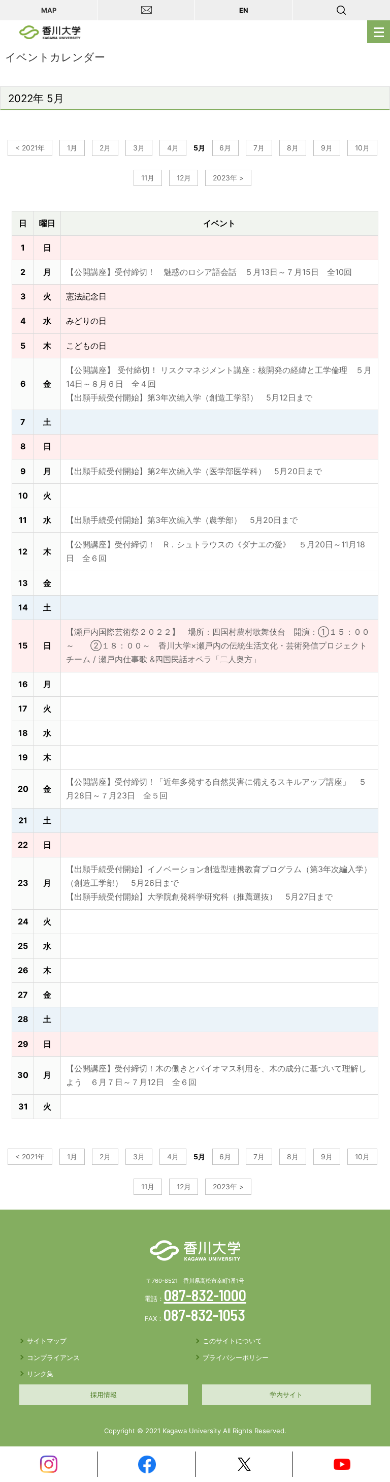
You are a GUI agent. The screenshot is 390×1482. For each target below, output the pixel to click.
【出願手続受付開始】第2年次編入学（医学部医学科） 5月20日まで (194, 471)
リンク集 (40, 1374)
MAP (48, 10)
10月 (362, 148)
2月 (105, 148)
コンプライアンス (53, 1357)
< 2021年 (30, 148)
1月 (72, 148)
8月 (293, 148)
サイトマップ (47, 1341)
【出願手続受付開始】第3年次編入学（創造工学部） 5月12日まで (189, 397)
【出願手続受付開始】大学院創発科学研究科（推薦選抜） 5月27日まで (199, 896)
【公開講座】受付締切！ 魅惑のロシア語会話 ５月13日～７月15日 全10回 (209, 272)
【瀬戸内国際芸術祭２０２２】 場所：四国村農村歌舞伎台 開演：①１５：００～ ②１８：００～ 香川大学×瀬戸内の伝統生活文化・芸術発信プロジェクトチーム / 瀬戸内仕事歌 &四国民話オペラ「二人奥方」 (218, 645)
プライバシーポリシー (236, 1357)
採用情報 (103, 1395)
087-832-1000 (205, 1295)
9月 (327, 148)
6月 (225, 148)
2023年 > (228, 178)
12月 (184, 178)
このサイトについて (232, 1341)
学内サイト (286, 1395)
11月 (147, 178)
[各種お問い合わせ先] (146, 10)
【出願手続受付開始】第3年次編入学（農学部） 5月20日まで (182, 520)
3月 (139, 148)
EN (243, 10)
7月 (259, 148)
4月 (173, 148)
